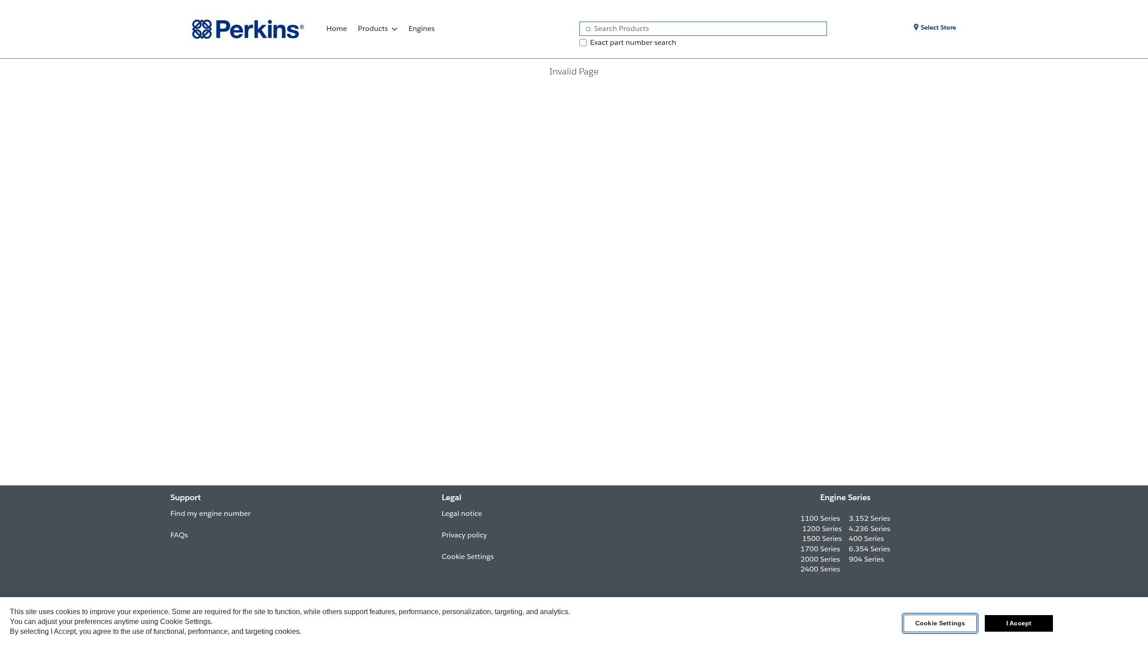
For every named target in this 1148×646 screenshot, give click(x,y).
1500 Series (822, 538)
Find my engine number (210, 513)
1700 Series (820, 549)
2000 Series (820, 559)
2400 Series (820, 569)
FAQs (179, 535)
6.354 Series (869, 549)
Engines (422, 28)
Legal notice (462, 513)
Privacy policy (464, 535)
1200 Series (822, 528)
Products (373, 28)
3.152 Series (869, 518)
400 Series (866, 538)
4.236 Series (869, 528)
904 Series (866, 559)
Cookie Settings (940, 623)
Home (336, 28)
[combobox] (699, 28)
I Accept (1018, 623)
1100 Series (820, 518)
